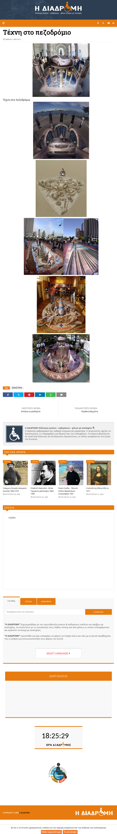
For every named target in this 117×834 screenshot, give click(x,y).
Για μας (11, 600)
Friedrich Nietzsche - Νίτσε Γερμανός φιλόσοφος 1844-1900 (42, 491)
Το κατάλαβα (70, 832)
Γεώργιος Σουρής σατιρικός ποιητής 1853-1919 (15, 489)
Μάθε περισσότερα (51, 832)
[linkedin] (113, 23)
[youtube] (108, 23)
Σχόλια (28, 601)
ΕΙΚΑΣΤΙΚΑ (17, 387)
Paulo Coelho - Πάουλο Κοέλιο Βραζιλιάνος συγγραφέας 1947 (68, 491)
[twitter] (103, 23)
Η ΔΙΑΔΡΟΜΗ (24, 813)
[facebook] (98, 23)
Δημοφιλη (46, 601)
